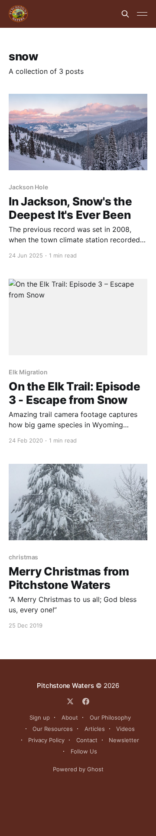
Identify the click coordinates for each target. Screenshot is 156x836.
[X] (70, 701)
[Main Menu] (142, 13)
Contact (87, 740)
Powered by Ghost (78, 769)
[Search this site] (125, 14)
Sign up (39, 717)
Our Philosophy (110, 717)
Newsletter (124, 740)
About (70, 717)
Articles (94, 728)
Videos (125, 728)
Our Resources (52, 728)
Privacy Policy (46, 740)
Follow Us (84, 751)
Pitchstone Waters (65, 685)
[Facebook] (85, 701)
